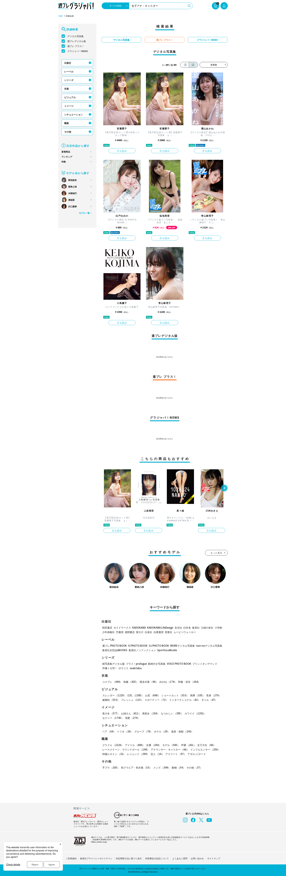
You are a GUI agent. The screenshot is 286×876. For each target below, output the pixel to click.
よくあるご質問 (179, 858)
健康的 (111, 699)
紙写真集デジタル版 (113, 663)
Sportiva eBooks (167, 650)
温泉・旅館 (182, 731)
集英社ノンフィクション (142, 650)
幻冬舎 (187, 627)
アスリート (175, 754)
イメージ (68, 105)
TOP (60, 16)
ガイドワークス (122, 627)
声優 (188, 745)
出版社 (67, 62)
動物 (178, 767)
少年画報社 (108, 632)
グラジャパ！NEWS (77, 51)
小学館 (218, 627)
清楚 (132, 718)
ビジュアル (70, 97)
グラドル (113, 745)
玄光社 (178, 627)
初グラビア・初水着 (136, 767)
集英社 (196, 627)
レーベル (68, 71)
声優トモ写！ (109, 668)
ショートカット (175, 695)
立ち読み (122, 150)
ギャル (209, 699)
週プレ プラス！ (75, 46)
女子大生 (206, 745)
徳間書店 (130, 632)
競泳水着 (149, 681)
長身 (213, 695)
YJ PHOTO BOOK (137, 645)
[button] (224, 488)
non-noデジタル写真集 (209, 645)
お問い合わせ (197, 858)
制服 (130, 681)
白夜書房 (159, 632)
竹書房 (119, 632)
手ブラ (111, 767)
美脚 (197, 695)
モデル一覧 (84, 212)
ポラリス (123, 668)
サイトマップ (213, 858)
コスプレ (112, 681)
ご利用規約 (71, 858)
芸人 (157, 754)
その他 (67, 131)
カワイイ (195, 713)
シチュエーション (73, 114)
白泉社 (148, 632)
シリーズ (68, 80)
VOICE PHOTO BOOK (179, 663)
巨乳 (135, 695)
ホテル (162, 731)
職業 (66, 123)
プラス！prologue (136, 663)
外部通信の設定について (157, 858)
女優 (153, 745)
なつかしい (172, 713)
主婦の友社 (207, 627)
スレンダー (114, 695)
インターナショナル (184, 699)
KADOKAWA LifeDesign (160, 627)
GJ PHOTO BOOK (159, 645)
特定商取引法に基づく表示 (129, 858)
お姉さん (131, 713)
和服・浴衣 (189, 681)
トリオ (125, 731)
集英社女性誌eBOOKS (114, 650)
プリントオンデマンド (204, 663)
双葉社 (168, 632)
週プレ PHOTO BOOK (114, 645)
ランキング (67, 156)
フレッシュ (132, 699)
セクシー (113, 718)
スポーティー (156, 699)
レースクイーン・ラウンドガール (125, 749)
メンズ (161, 767)
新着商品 (66, 151)
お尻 (152, 695)
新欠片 (139, 632)
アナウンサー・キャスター (170, 749)
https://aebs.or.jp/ (99, 842)
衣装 (66, 88)
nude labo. (136, 668)
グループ (143, 731)
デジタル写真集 (75, 36)
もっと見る (216, 552)
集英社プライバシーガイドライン (96, 858)
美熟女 (151, 713)
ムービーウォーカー (185, 632)
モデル (171, 745)
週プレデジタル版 (76, 41)
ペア (109, 731)
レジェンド (138, 754)
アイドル (135, 745)
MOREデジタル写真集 (182, 645)
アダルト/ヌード (197, 754)
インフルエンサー (205, 749)
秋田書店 (107, 627)
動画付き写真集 (157, 663)
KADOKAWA (139, 627)
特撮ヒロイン (114, 754)
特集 (64, 161)
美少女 (111, 713)
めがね (168, 681)
